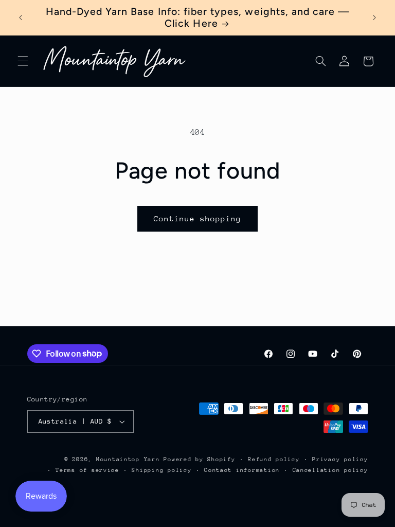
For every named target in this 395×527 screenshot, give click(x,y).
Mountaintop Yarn (128, 459)
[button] (22, 61)
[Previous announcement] (20, 17)
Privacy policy (340, 459)
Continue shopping (198, 218)
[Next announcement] (374, 17)
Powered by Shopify (199, 459)
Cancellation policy (330, 470)
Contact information (242, 470)
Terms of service (87, 470)
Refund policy (274, 459)
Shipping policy (161, 470)
